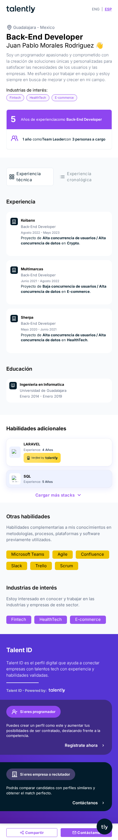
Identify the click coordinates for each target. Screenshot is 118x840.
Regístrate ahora (81, 745)
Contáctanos (85, 802)
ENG (96, 9)
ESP (108, 9)
